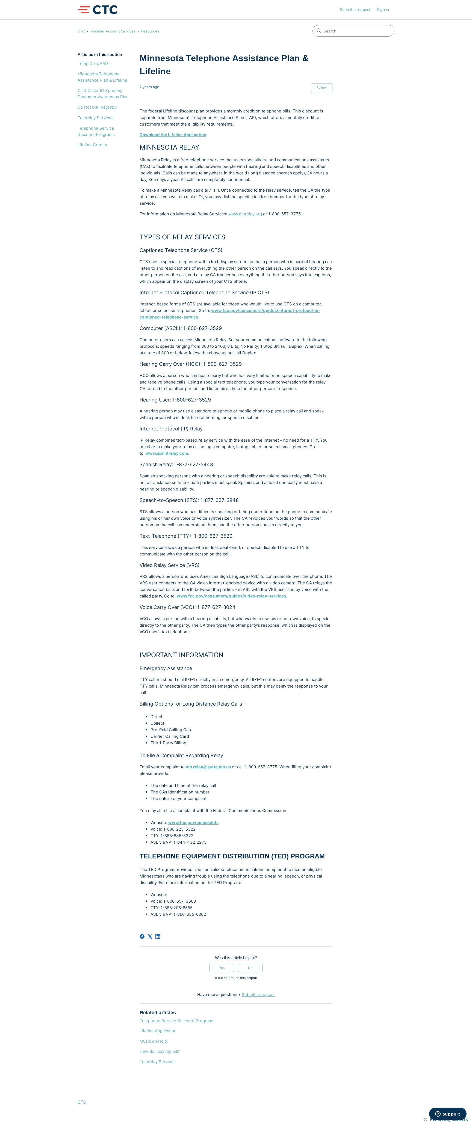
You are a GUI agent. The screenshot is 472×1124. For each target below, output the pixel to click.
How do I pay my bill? (160, 1051)
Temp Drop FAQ (93, 63)
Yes (222, 968)
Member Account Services (112, 31)
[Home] (98, 10)
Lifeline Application (158, 1030)
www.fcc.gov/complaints (193, 822)
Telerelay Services (96, 117)
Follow (322, 87)
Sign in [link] (383, 9)
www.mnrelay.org (245, 213)
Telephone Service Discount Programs (96, 131)
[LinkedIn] (157, 936)
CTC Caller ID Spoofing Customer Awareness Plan (103, 93)
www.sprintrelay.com (167, 453)
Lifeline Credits (92, 144)
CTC (81, 31)
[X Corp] (150, 936)
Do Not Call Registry (97, 107)
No (250, 968)
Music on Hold (153, 1041)
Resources (150, 31)
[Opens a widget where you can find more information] (448, 1114)
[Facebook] (142, 936)
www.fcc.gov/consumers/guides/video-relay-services (231, 596)
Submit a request (355, 9)
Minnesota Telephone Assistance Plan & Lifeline (102, 77)
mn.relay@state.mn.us (208, 766)
